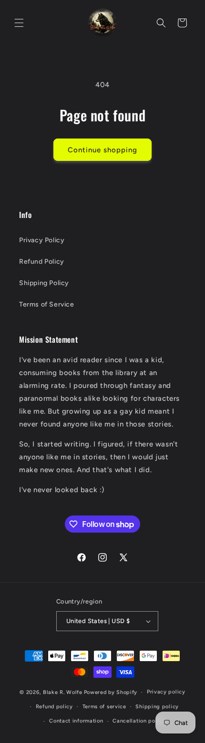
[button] (19, 22)
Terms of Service (46, 304)
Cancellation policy (139, 721)
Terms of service (104, 706)
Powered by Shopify (111, 692)
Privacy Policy (41, 240)
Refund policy (54, 706)
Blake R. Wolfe (62, 692)
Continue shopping (102, 150)
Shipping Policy (44, 283)
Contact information (76, 721)
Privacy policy (166, 692)
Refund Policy (41, 262)
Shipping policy (157, 706)
